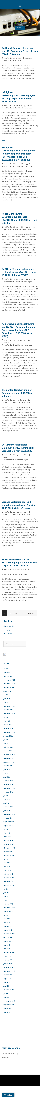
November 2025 (9, 684)
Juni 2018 (6, 863)
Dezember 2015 (9, 934)
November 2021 (9, 758)
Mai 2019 (6, 833)
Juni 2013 (6, 982)
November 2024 (9, 706)
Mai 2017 (6, 896)
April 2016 (7, 926)
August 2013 (8, 979)
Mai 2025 (6, 702)
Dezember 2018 (9, 844)
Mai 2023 (6, 721)
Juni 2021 (6, 769)
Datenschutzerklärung (10, 1053)
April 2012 (7, 997)
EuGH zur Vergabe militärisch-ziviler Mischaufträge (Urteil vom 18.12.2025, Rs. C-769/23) (19, 272)
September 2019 (9, 822)
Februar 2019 (8, 840)
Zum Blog (20, 28)
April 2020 (7, 803)
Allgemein (18, 229)
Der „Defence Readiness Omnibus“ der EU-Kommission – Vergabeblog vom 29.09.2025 (19, 448)
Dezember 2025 (9, 680)
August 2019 (8, 825)
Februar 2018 (8, 874)
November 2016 (9, 908)
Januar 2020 (7, 811)
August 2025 (8, 691)
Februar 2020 (8, 807)
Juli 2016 (6, 915)
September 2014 (9, 952)
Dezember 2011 (9, 1001)
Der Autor (7, 630)
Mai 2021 (6, 773)
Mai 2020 (6, 799)
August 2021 (8, 766)
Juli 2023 (6, 717)
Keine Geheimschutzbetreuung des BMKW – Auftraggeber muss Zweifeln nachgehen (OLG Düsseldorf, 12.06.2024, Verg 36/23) (19, 330)
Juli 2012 (6, 993)
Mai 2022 (6, 743)
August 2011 (8, 1008)
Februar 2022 (8, 747)
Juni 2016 (6, 919)
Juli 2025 (6, 695)
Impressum (6, 1057)
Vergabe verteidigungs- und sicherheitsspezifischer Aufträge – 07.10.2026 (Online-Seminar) (20, 505)
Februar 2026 (8, 676)
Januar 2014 (7, 964)
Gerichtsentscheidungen (23, 108)
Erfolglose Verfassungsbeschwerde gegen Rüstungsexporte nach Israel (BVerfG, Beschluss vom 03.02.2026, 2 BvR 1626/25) (18, 153)
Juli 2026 (6, 669)
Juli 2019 (6, 829)
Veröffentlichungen (21, 460)
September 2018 (9, 855)
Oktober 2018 (8, 852)
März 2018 (7, 870)
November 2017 (9, 881)
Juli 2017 (6, 889)
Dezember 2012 (9, 990)
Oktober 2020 (8, 792)
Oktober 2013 (8, 975)
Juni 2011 (6, 1012)
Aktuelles (18, 61)
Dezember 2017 (9, 878)
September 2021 (9, 762)
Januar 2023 (7, 725)
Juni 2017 (6, 893)
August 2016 (8, 911)
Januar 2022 (7, 751)
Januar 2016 (7, 930)
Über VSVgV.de (8, 626)
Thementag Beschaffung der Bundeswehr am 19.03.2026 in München (17, 393)
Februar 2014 (8, 960)
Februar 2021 (8, 781)
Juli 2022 (6, 740)
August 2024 (8, 710)
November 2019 (9, 814)
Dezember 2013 (9, 967)
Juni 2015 (6, 945)
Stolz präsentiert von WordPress (13, 1078)
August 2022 (8, 736)
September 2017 (9, 885)
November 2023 (9, 713)
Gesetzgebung (27, 229)
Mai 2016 (6, 923)
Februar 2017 (8, 904)
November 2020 (9, 788)
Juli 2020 (6, 796)
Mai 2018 (6, 867)
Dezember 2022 (9, 728)
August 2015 (8, 941)
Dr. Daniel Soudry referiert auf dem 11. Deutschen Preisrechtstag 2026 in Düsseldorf (20, 51)
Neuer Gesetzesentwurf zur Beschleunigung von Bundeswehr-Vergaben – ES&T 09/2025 (20, 562)
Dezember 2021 (9, 755)
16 (22, 613)
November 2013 (9, 971)
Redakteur (28, 58)
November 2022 (9, 732)
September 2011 (9, 1005)
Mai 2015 (6, 949)
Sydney (35, 1078)
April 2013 (7, 986)
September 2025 (9, 687)
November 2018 (9, 848)
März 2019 (7, 837)
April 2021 (7, 777)
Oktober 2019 (8, 818)
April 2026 (7, 672)
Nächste (31, 613)
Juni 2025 (6, 699)
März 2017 (7, 900)
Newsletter (7, 634)
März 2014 (7, 956)
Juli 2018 (6, 859)
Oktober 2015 (8, 937)
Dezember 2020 (9, 784)
